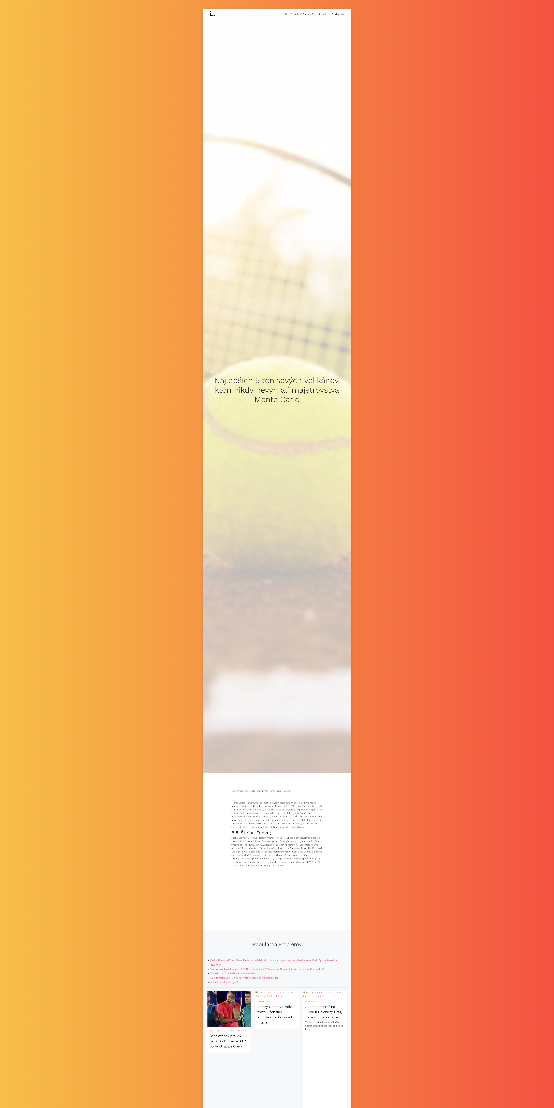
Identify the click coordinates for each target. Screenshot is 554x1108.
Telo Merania (338, 14)
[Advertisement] (277, 892)
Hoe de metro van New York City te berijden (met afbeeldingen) (244, 977)
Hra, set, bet (324, 14)
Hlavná (288, 14)
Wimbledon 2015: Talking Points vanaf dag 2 (234, 973)
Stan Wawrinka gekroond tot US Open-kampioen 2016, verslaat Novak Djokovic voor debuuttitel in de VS (267, 969)
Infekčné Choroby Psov (305, 14)
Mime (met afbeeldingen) (224, 982)
